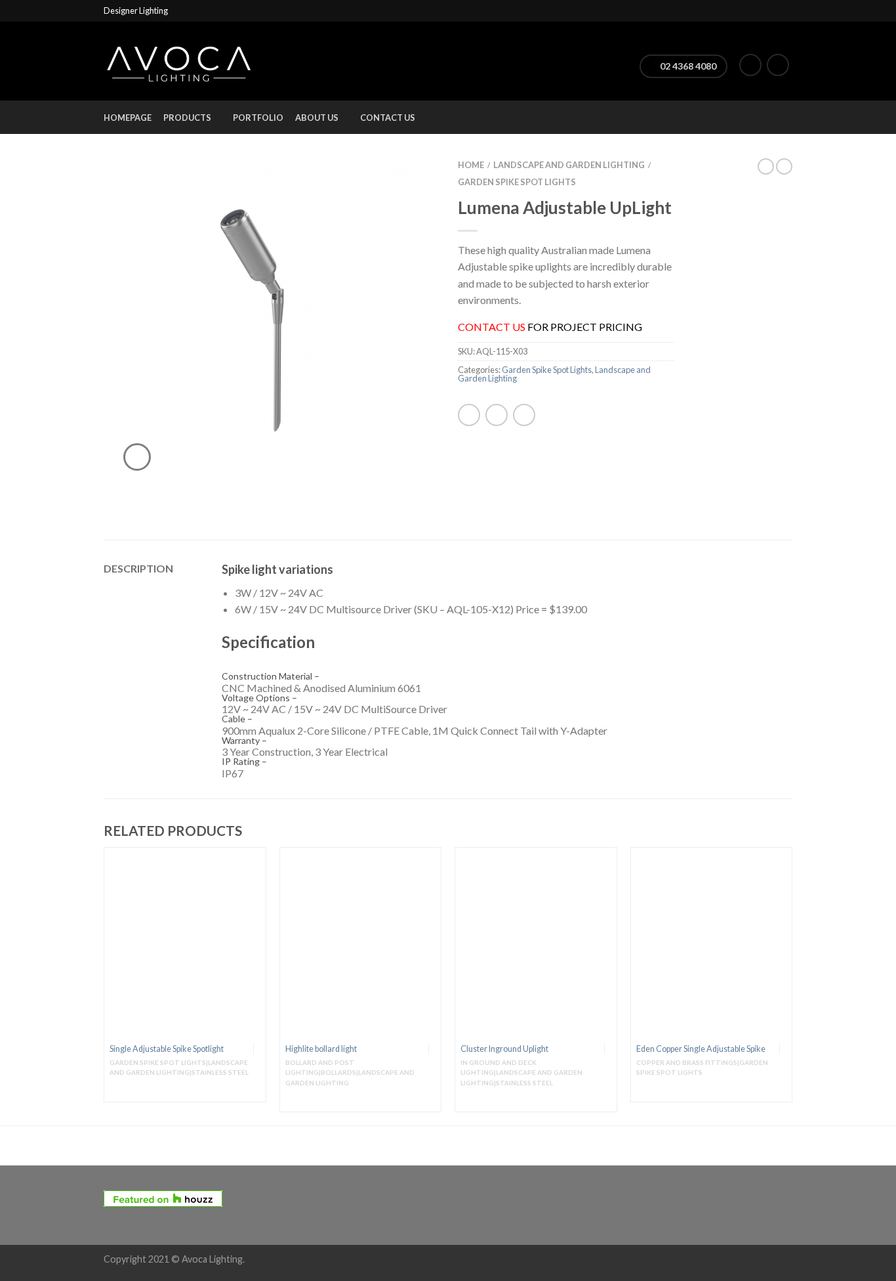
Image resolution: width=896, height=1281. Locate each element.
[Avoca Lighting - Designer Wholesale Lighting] (179, 60)
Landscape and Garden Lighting (569, 165)
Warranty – (244, 740)
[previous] (104, 986)
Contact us (387, 117)
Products (187, 117)
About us (316, 117)
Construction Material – (270, 676)
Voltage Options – (259, 698)
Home (471, 165)
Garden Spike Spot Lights (517, 182)
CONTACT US (491, 326)
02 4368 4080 (687, 66)
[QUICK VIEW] (185, 944)
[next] (792, 986)
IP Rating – (244, 761)
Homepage (128, 117)
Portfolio (258, 117)
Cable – (237, 719)
